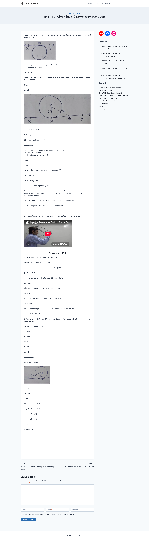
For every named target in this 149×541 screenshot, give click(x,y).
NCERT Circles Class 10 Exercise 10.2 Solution (78, 465)
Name (24, 510)
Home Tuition (107, 3)
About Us (97, 3)
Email (49, 510)
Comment (25, 483)
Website (75, 510)
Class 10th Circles (74, 13)
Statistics (102, 106)
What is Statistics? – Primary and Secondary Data (37, 466)
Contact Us (118, 3)
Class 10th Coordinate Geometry (111, 93)
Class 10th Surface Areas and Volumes (113, 96)
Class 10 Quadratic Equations (110, 88)
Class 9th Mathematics (107, 101)
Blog (125, 3)
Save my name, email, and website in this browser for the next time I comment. (48, 514)
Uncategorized (104, 109)
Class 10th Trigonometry (108, 98)
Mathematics (104, 104)
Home (90, 3)
